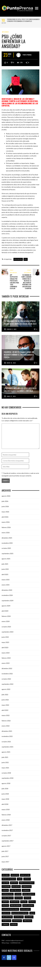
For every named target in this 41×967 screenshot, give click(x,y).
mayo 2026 (5, 512)
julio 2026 (5, 501)
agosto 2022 (6, 689)
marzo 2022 (6, 715)
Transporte (17, 920)
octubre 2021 (6, 742)
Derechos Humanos (27, 883)
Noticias (27, 898)
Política (32, 902)
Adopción (14, 875)
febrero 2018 (6, 815)
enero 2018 (6, 820)
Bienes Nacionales (9, 879)
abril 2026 (5, 517)
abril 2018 (5, 804)
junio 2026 (5, 506)
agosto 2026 (6, 496)
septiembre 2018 (7, 778)
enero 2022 (6, 726)
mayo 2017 (5, 862)
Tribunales (27, 920)
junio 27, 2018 (11, 396)
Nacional (18, 898)
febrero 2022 (6, 721)
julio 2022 (5, 694)
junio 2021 (5, 762)
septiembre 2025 (7, 553)
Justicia (18, 894)
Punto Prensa (27, 55)
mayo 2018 (5, 799)
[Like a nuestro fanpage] (4, 957)
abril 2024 (5, 611)
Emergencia (26, 886)
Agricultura (25, 875)
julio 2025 (5, 564)
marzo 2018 (6, 809)
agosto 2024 (6, 606)
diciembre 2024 (7, 590)
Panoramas (15, 902)
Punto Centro (28, 905)
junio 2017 (5, 856)
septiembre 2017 (7, 841)
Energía (5, 890)
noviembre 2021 (7, 736)
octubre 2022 (6, 679)
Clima (20, 879)
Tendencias (6, 920)
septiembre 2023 (7, 632)
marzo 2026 (6, 522)
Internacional (8, 894)
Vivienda (14, 924)
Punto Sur (6, 913)
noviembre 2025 (7, 543)
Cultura (5, 883)
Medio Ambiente (28, 894)
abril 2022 (5, 710)
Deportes (14, 883)
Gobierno (26, 890)
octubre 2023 (6, 627)
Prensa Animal (16, 905)
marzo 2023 (6, 653)
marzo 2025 (6, 580)
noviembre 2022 (7, 674)
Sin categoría (7, 917)
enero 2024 (6, 621)
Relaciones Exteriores (20, 913)
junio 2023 (5, 637)
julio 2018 (5, 788)
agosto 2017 (6, 846)
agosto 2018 (6, 783)
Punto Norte (25, 909)
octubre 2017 (6, 836)
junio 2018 (5, 794)
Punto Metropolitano (10, 909)
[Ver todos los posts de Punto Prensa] (18, 55)
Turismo (5, 924)
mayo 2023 (5, 642)
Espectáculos (15, 890)
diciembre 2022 (7, 668)
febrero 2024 (6, 616)
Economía (6, 886)
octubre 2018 (6, 773)
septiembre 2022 (7, 684)
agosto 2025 (6, 559)
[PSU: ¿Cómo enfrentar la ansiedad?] (20, 82)
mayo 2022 (5, 705)
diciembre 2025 (7, 538)
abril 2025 (5, 574)
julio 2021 (5, 757)
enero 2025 (6, 585)
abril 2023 (5, 647)
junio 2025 (5, 569)
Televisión (29, 917)
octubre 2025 (6, 548)
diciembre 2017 (7, 825)
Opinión (5, 902)
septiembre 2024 (7, 600)
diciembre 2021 (7, 731)
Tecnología (18, 917)
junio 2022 (5, 700)
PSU (25, 259)
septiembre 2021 (7, 747)
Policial (24, 902)
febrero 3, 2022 (11, 329)
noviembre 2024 (7, 595)
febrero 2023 (6, 658)
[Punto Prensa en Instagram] (14, 957)
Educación (18, 259)
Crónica (27, 879)
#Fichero (5, 32)
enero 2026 (6, 532)
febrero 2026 (6, 527)
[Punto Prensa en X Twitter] (9, 957)
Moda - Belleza (8, 898)
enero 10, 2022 (11, 363)
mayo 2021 (5, 768)
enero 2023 (6, 663)
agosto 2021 (6, 752)
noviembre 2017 (7, 830)
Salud (32, 913)
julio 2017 (5, 851)
